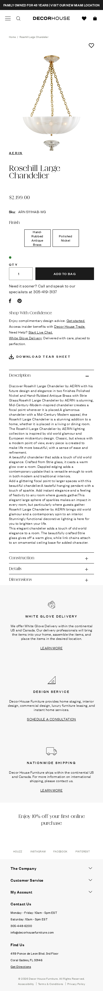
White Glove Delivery (25, 337)
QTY (13, 264)
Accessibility (26, 984)
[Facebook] (10, 300)
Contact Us (21, 903)
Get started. (76, 320)
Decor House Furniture (43, 978)
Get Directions (21, 966)
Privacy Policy (76, 984)
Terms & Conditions (50, 984)
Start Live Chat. (41, 332)
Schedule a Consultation (51, 719)
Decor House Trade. (69, 326)
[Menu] (8, 18)
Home (12, 36)
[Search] (18, 18)
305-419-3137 (45, 291)
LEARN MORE (51, 647)
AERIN (15, 152)
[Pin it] (19, 300)
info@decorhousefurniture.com (32, 932)
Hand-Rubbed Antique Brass (37, 238)
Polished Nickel (65, 238)
